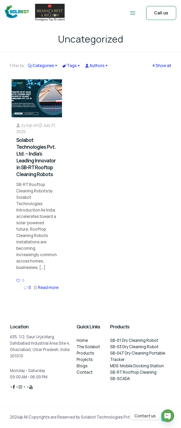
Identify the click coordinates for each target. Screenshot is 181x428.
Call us (161, 13)
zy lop (26, 125)
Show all (163, 65)
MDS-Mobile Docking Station (137, 366)
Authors (97, 65)
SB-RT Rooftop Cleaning (133, 372)
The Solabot (88, 346)
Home (82, 340)
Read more (48, 287)
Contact (85, 372)
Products (85, 353)
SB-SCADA (120, 378)
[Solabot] (36, 13)
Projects (85, 359)
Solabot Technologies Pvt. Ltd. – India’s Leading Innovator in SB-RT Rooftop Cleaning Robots (36, 157)
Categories (43, 65)
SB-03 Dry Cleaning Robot (134, 346)
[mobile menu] (133, 13)
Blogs (82, 366)
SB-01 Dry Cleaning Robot (134, 340)
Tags (72, 65)
